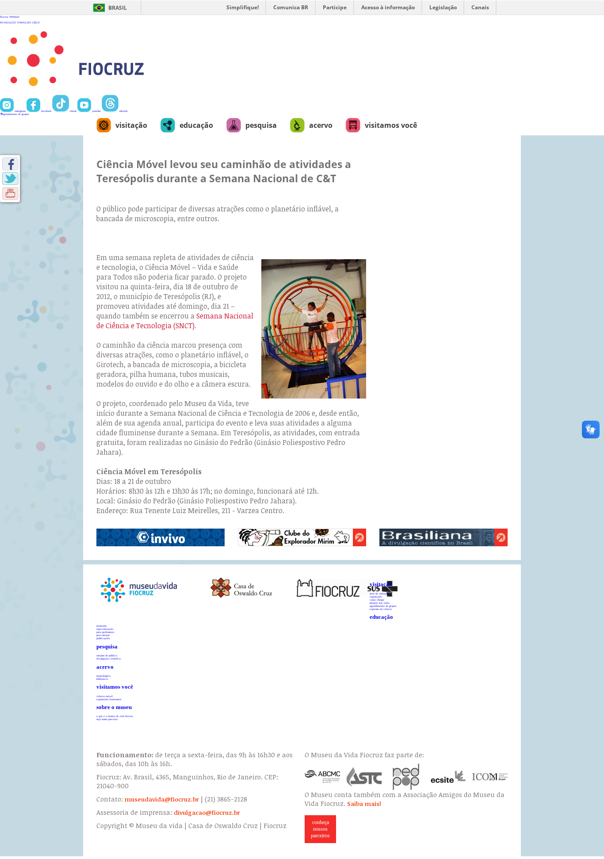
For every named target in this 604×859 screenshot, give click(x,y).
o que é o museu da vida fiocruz (114, 715)
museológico (103, 675)
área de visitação (379, 593)
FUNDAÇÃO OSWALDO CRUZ (20, 22)
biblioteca (102, 678)
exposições (376, 596)
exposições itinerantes (108, 699)
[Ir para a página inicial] (104, 93)
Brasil (117, 8)
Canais (480, 7)
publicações (103, 638)
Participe (335, 7)
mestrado (101, 625)
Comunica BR (290, 7)
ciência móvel (104, 696)
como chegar (377, 599)
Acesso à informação (388, 7)
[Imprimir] (10, 193)
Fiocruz (4, 16)
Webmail (14, 16)
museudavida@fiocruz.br (162, 799)
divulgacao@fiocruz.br (207, 813)
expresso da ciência (381, 608)
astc (364, 776)
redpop (406, 776)
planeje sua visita (380, 602)
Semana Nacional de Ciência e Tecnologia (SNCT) (174, 320)
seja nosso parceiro (107, 719)
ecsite (448, 776)
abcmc (322, 776)
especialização (104, 628)
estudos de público (106, 655)
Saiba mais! (364, 804)
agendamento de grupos (15, 113)
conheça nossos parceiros (320, 829)
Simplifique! (242, 7)
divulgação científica (108, 658)
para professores (105, 631)
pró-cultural (103, 635)
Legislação (443, 7)
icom (490, 776)
